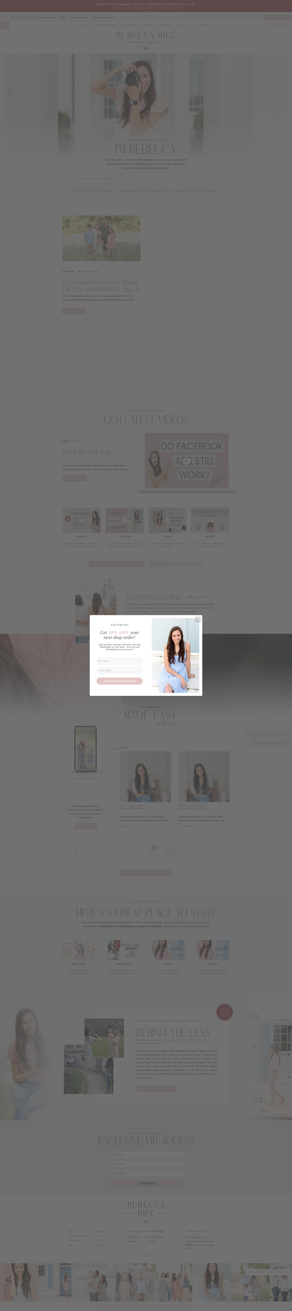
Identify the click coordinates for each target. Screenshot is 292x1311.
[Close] (198, 619)
